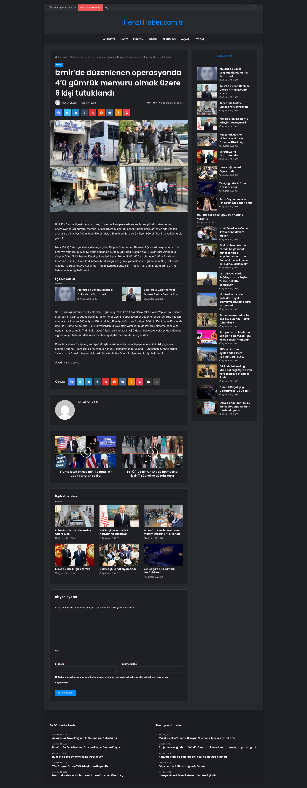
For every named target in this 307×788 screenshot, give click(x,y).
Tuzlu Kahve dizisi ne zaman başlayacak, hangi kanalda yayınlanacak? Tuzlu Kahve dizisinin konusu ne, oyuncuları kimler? (234, 255)
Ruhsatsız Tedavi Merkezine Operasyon (127, 7)
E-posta (60, 663)
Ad (57, 650)
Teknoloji (169, 39)
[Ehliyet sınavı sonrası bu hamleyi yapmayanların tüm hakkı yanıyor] (207, 407)
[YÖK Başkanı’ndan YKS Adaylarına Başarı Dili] (119, 516)
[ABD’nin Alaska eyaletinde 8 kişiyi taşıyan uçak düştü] (207, 354)
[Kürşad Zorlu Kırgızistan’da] (74, 555)
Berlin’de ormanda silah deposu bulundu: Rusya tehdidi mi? (234, 318)
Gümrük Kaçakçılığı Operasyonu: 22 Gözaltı (234, 389)
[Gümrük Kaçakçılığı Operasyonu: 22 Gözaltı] (207, 392)
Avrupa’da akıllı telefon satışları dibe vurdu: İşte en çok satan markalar (235, 335)
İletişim (199, 39)
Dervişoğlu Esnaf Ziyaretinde (118, 569)
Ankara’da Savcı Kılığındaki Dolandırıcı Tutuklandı (233, 72)
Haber (124, 39)
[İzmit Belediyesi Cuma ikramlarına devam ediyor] (207, 233)
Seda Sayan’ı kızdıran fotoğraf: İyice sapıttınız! (235, 201)
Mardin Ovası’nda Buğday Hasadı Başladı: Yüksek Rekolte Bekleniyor (234, 279)
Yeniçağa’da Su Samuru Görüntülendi (159, 570)
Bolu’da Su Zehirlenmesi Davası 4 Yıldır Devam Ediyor (234, 89)
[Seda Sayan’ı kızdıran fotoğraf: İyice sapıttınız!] (207, 204)
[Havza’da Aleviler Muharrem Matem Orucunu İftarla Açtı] (163, 516)
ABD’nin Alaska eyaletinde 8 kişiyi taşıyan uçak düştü (231, 352)
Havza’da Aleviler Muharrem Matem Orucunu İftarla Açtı (162, 532)
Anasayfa (109, 39)
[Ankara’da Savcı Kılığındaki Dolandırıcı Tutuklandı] (65, 294)
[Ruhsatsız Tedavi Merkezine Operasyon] (74, 516)
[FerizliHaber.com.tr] (153, 22)
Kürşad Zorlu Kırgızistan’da (72, 569)
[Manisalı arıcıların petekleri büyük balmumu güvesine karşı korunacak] (207, 299)
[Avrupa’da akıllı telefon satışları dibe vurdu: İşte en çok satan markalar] (207, 337)
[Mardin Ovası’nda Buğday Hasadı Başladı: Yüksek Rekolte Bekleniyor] (207, 278)
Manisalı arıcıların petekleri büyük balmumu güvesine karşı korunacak (235, 300)
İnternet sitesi (129, 663)
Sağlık (153, 39)
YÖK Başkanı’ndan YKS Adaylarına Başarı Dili (113, 532)
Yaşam (185, 39)
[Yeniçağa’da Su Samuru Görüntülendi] (163, 555)
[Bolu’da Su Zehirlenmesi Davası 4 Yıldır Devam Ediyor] (131, 294)
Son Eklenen (225, 55)
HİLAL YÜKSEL (69, 102)
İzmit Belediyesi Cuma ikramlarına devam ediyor (233, 232)
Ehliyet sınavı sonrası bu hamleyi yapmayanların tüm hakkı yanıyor (234, 406)
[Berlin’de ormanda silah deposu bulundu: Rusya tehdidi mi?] (207, 320)
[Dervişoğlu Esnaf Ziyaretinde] (119, 555)
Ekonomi (138, 39)
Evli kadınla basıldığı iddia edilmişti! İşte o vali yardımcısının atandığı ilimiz (235, 372)
